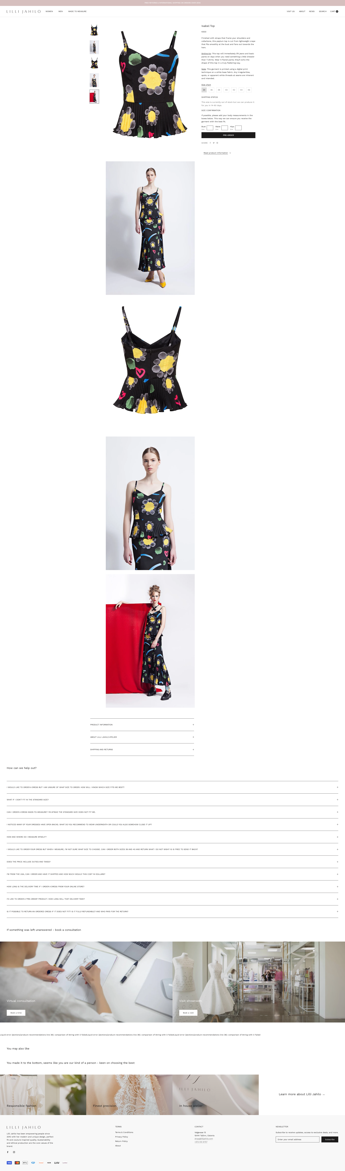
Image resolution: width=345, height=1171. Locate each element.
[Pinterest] (217, 143)
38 (219, 90)
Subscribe (329, 1139)
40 (226, 90)
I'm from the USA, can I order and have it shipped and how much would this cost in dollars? (56, 874)
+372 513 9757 (201, 1142)
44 (241, 90)
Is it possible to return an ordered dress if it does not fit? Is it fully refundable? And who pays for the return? (67, 911)
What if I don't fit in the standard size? (28, 800)
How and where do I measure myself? (26, 837)
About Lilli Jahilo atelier (103, 737)
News (312, 11)
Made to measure (77, 11)
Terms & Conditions (124, 1132)
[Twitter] (214, 143)
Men (60, 11)
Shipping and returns (101, 749)
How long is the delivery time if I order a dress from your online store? (45, 886)
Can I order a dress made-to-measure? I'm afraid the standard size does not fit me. (51, 812)
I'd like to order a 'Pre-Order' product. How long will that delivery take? (46, 899)
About (302, 11)
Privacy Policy (121, 1137)
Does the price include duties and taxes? (29, 862)
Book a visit (188, 1013)
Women (49, 11)
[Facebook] (210, 143)
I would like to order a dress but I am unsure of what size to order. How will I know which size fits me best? (65, 787)
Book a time (16, 1013)
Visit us (291, 11)
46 (249, 90)
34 (204, 90)
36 (211, 90)
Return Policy (121, 1141)
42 (234, 90)
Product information (101, 725)
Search (323, 11)
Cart (334, 11)
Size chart (206, 85)
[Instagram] (14, 1152)
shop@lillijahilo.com (204, 1139)
